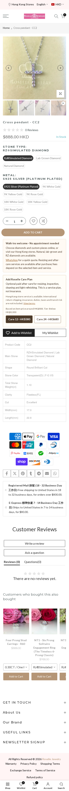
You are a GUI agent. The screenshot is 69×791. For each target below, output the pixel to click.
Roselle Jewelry (51, 759)
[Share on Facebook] (7, 473)
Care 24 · (47, 319)
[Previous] (9, 68)
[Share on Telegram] (39, 473)
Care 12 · (19, 319)
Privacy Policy (28, 763)
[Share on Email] (47, 473)
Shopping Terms (50, 763)
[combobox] (16, 667)
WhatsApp (12, 260)
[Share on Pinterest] (23, 473)
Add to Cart (16, 676)
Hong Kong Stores (23, 4)
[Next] (60, 68)
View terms (29, 303)
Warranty (10, 763)
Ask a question (34, 552)
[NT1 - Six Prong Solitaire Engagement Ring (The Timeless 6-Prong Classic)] (44, 621)
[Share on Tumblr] (31, 473)
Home (6, 27)
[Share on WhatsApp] (55, 473)
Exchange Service (20, 770)
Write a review (34, 543)
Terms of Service (45, 770)
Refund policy (34, 777)
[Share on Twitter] (15, 473)
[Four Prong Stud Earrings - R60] (16, 621)
